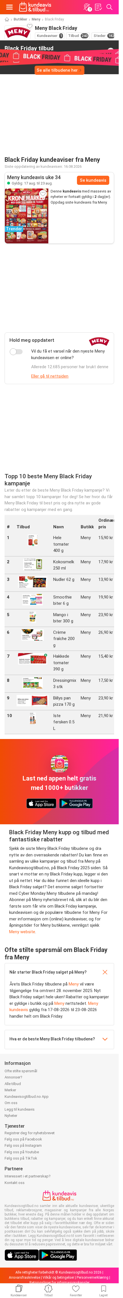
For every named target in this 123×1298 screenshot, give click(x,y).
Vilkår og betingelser (58, 1278)
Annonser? (13, 1077)
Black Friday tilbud (29, 51)
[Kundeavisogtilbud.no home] (35, 7)
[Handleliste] (98, 7)
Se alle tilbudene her (57, 70)
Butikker (20, 19)
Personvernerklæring (92, 1278)
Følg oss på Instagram (23, 1145)
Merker (10, 1090)
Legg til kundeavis (20, 1109)
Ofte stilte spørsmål (21, 1071)
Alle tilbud (13, 1084)
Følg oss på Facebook (23, 1139)
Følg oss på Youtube (22, 1152)
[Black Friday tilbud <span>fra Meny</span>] (110, 51)
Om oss (11, 1103)
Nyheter (11, 1115)
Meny (36, 19)
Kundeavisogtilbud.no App (27, 1096)
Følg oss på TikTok (21, 1158)
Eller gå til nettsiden (49, 376)
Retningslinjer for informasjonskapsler (59, 1283)
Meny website (22, 931)
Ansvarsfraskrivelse (24, 1278)
